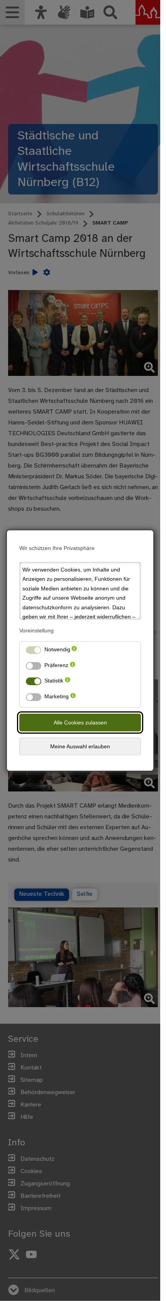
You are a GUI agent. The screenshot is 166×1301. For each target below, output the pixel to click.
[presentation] (74, 651)
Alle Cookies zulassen (80, 722)
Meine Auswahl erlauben (80, 746)
